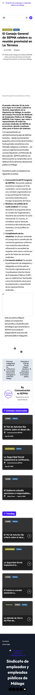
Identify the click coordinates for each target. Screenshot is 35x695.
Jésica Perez (11, 496)
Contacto (5, 641)
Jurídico (8, 418)
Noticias (16, 30)
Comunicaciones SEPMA (22, 392)
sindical (17, 50)
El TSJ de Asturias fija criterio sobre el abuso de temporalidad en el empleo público (17, 431)
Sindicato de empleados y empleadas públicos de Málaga (17, 672)
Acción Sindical (7, 30)
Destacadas (9, 604)
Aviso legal (6, 644)
